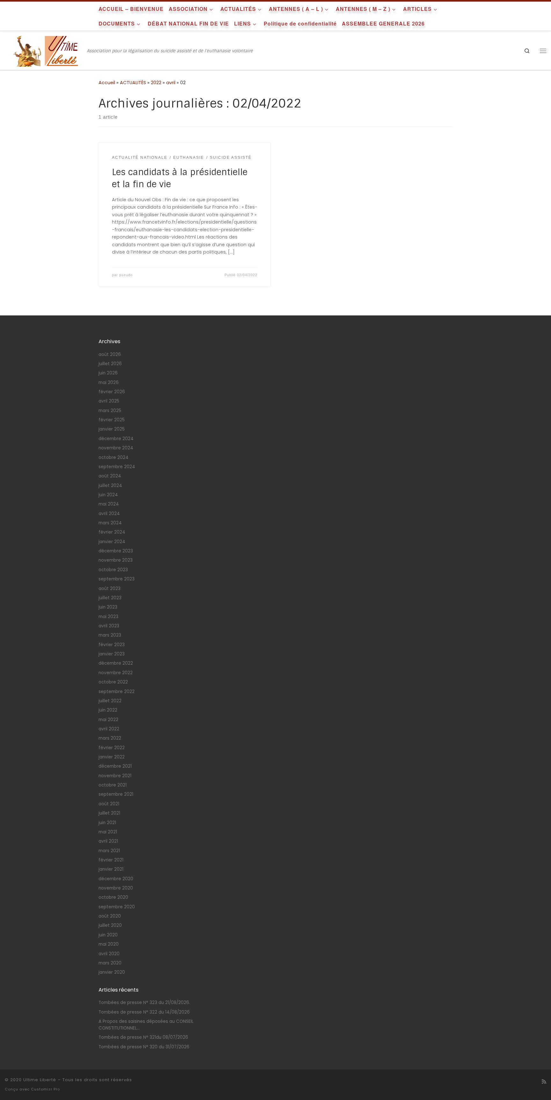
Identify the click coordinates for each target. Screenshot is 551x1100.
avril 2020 (109, 954)
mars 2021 (109, 851)
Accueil (107, 82)
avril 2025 (109, 401)
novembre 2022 (116, 673)
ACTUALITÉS (133, 82)
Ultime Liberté (39, 1080)
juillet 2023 (110, 598)
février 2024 (112, 532)
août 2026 (110, 354)
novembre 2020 (116, 888)
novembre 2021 (115, 776)
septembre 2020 (117, 907)
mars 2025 (110, 411)
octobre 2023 (113, 570)
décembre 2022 (116, 663)
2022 (156, 82)
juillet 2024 (110, 486)
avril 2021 (108, 841)
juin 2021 (107, 823)
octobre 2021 (113, 785)
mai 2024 (109, 504)
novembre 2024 (116, 448)
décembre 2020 (116, 879)
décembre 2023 (116, 551)
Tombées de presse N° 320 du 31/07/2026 (144, 1047)
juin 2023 (108, 607)
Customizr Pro (45, 1089)
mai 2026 (109, 383)
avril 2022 (109, 729)
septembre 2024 (117, 467)
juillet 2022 (110, 701)
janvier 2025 (112, 429)
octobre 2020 (113, 897)
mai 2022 (108, 720)
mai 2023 (108, 617)
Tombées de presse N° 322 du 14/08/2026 (144, 1012)
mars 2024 (110, 523)
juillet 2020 (110, 925)
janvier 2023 (112, 654)
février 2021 (111, 860)
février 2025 (112, 420)
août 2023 (110, 589)
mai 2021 (108, 832)
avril (170, 82)
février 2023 (112, 645)
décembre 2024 (116, 439)
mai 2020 (109, 944)
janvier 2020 (112, 972)
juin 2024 (108, 495)
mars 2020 (110, 963)
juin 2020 (108, 935)
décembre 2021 (115, 766)
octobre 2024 (114, 457)
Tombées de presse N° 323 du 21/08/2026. (144, 1003)
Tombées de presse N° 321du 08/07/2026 (143, 1037)
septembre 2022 (117, 692)
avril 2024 (109, 514)
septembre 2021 (116, 794)
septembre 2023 (117, 579)
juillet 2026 (110, 364)
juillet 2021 (109, 813)
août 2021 (109, 804)
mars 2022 (110, 738)
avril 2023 (109, 626)
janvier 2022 (112, 757)
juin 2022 (108, 710)
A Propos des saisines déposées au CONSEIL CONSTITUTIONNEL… (146, 1024)
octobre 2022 (113, 682)
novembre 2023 (116, 560)
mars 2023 (110, 635)
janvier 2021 (111, 869)
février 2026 (112, 392)
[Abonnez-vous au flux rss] (544, 1082)
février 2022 (112, 748)
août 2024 (110, 476)
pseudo (126, 275)
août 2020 (110, 916)
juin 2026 (108, 373)
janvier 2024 (112, 542)
